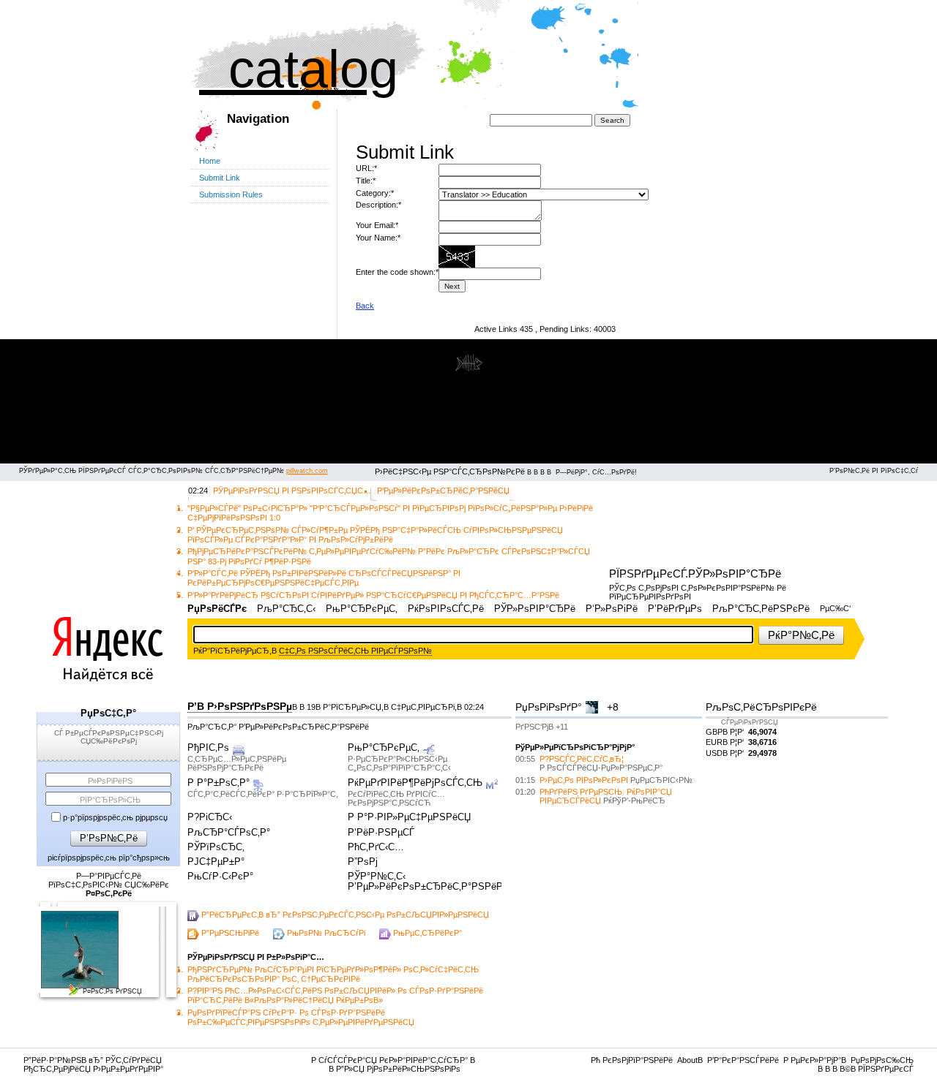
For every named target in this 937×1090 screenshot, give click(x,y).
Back (365, 305)
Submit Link (219, 177)
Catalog (298, 68)
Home (209, 160)
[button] (801, 635)
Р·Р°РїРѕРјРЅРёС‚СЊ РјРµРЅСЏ (115, 817)
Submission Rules (231, 194)
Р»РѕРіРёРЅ (110, 780)
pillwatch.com (307, 470)
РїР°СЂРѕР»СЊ (110, 799)
